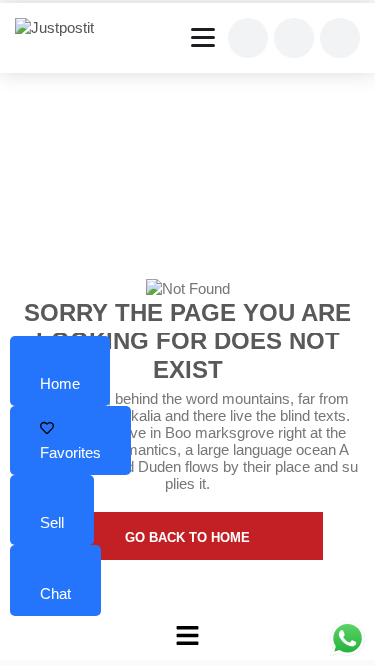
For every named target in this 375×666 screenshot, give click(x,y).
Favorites (70, 452)
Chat (55, 593)
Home (60, 383)
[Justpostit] (62, 28)
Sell (52, 522)
